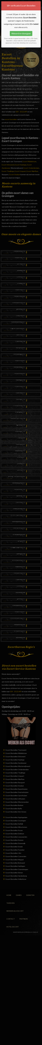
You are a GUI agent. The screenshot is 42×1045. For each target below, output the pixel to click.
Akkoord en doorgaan (21, 33)
